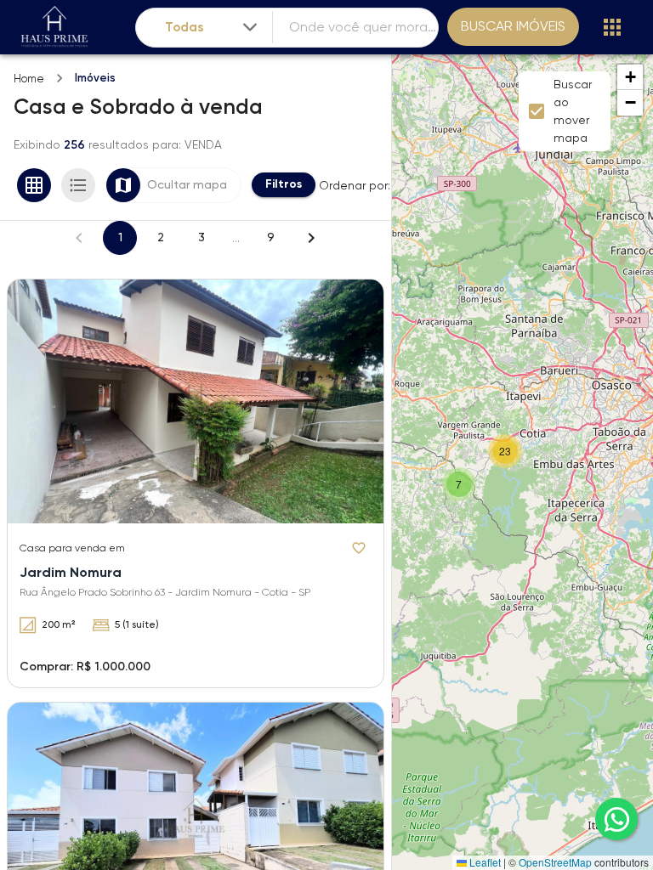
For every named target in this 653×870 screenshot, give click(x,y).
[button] (459, 484)
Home (29, 78)
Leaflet (484, 862)
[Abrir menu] (612, 27)
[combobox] (212, 27)
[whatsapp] (616, 819)
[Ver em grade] (34, 185)
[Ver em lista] (78, 185)
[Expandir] (250, 27)
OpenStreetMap (555, 862)
